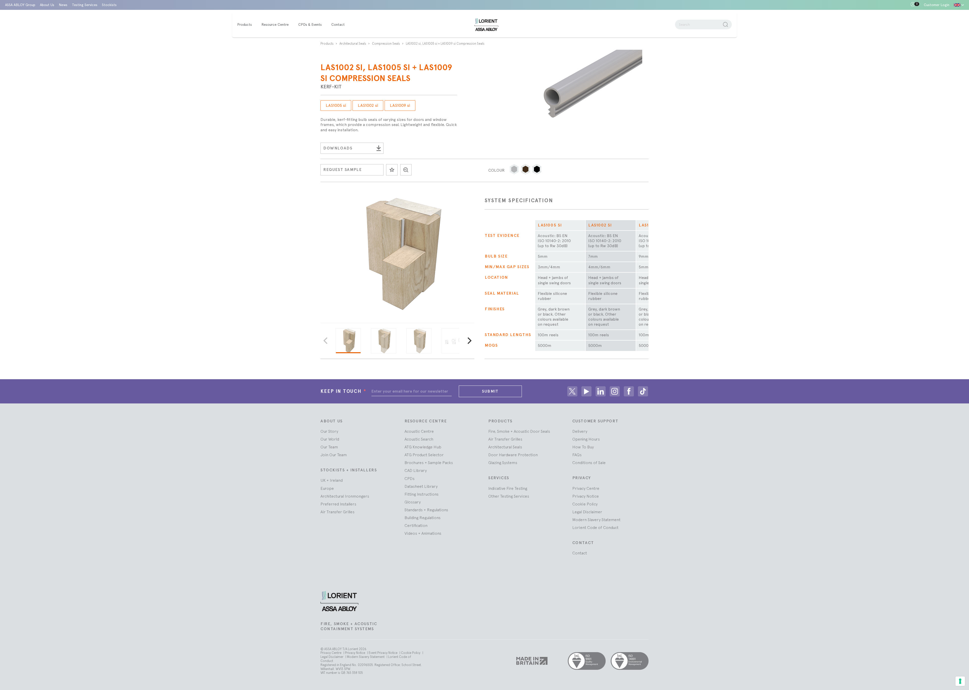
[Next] (468, 340)
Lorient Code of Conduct (595, 527)
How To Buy (583, 447)
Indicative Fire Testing (507, 488)
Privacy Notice (585, 496)
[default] (959, 5)
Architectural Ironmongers (344, 496)
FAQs (577, 454)
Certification (416, 525)
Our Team (329, 447)
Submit (490, 391)
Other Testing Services (508, 496)
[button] (514, 169)
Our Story (329, 431)
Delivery (579, 431)
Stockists (109, 5)
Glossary (413, 502)
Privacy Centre (585, 488)
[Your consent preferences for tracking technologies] (960, 681)
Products (327, 43)
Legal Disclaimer (587, 511)
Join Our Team (333, 454)
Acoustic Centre (419, 431)
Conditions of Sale (589, 462)
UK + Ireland (331, 480)
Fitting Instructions (422, 494)
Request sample (342, 169)
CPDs (410, 478)
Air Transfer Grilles (337, 511)
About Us (47, 5)
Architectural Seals (353, 43)
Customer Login (936, 5)
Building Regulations (423, 517)
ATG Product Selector (424, 454)
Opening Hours (586, 439)
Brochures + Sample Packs (429, 462)
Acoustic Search (419, 439)
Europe (327, 488)
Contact (579, 553)
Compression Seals (386, 43)
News (63, 5)
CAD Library (416, 470)
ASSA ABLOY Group (20, 5)
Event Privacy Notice (383, 653)
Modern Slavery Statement (596, 519)
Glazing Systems (502, 462)
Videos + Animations (423, 533)
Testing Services (84, 5)
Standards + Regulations (426, 509)
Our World (329, 439)
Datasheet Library (421, 486)
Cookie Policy (585, 504)
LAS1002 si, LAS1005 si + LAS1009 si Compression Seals (445, 43)
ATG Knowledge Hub (423, 447)
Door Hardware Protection (513, 454)
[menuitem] (247, 25)
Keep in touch (343, 391)
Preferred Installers (338, 504)
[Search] (725, 24)
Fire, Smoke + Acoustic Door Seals (519, 431)
